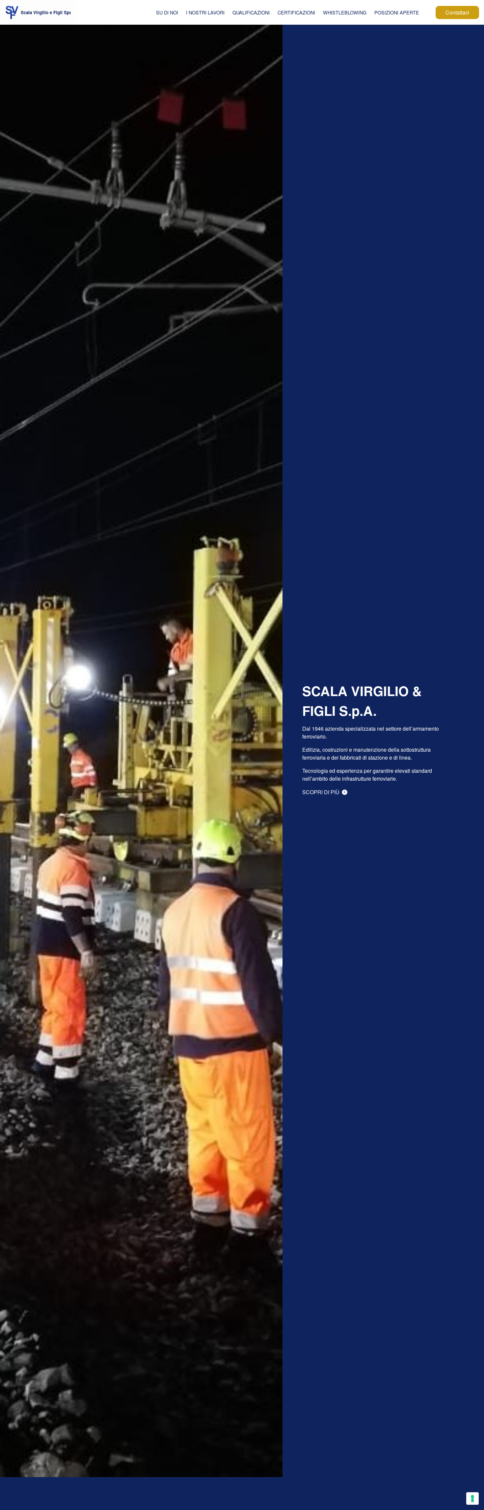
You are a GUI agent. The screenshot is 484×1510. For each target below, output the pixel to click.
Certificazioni (296, 12)
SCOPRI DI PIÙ (321, 792)
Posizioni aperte (396, 12)
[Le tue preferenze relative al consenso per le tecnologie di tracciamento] (472, 1498)
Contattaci (457, 12)
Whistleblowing (344, 12)
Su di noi (167, 12)
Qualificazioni (251, 12)
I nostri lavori (205, 12)
